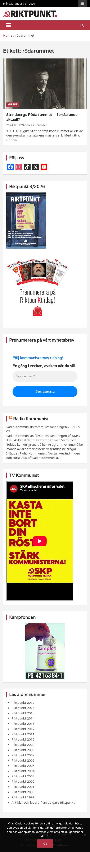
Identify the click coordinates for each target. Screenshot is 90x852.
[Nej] (85, 835)
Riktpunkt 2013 (23, 723)
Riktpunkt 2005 (23, 765)
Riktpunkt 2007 (23, 755)
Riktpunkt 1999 (23, 797)
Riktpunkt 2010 (23, 739)
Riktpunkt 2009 (23, 744)
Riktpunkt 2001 (23, 786)
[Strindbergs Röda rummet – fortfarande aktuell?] (45, 83)
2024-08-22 (14, 125)
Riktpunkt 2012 (23, 729)
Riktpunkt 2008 (23, 750)
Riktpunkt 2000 (23, 792)
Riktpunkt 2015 (23, 713)
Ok (45, 843)
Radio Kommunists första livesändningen (36, 427)
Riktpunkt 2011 (23, 734)
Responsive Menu (82, 3)
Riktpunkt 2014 (23, 718)
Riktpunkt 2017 (23, 702)
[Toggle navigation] (8, 25)
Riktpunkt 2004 (23, 771)
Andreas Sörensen (35, 125)
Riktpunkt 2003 (23, 776)
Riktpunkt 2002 (23, 781)
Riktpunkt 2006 (23, 760)
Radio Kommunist (31, 418)
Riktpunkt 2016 (23, 708)
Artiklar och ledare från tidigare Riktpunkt (43, 802)
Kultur (13, 104)
